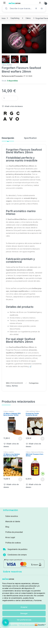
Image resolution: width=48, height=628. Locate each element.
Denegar (24, 613)
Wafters (9, 65)
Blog (7, 527)
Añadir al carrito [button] (19, 439)
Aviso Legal (10, 537)
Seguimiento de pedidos (17, 549)
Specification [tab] (30, 138)
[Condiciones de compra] (4, 554)
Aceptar (24, 607)
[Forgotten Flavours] (10, 118)
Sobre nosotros (11, 516)
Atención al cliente (12, 521)
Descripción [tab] (8, 138)
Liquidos (11, 411)
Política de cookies (10, 625)
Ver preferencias (24, 620)
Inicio (4, 18)
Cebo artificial (30, 411)
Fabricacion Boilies (37, 452)
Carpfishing (14, 18)
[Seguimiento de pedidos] (4, 549)
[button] (44, 26)
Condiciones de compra (17, 555)
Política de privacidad (27, 625)
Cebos (28, 18)
